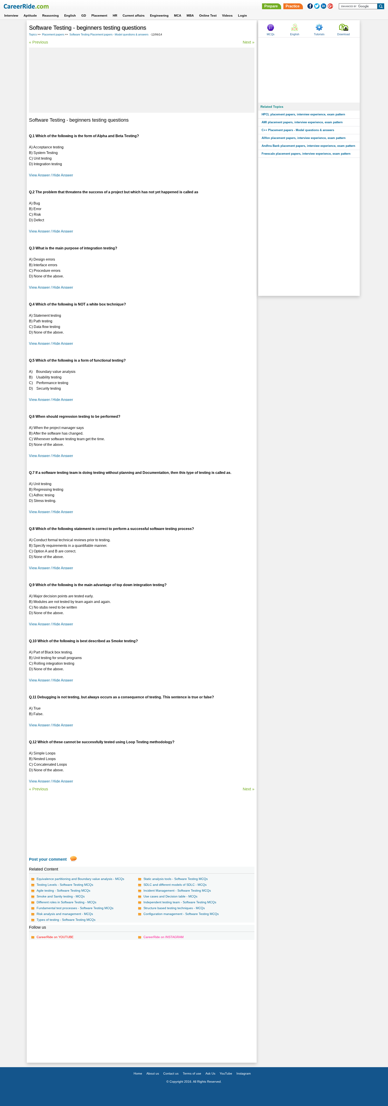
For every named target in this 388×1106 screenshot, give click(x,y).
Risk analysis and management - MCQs (65, 914)
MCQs (270, 34)
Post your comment (48, 859)
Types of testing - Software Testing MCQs (66, 919)
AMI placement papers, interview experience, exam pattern (302, 122)
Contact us (171, 1073)
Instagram (243, 1073)
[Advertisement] (141, 80)
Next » (248, 42)
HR (115, 15)
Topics (33, 34)
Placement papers (53, 34)
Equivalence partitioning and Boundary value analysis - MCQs (80, 879)
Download (343, 34)
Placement (99, 15)
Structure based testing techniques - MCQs (174, 908)
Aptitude (30, 15)
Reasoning (50, 15)
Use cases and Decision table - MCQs (170, 896)
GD (83, 15)
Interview (11, 15)
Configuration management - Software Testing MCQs (181, 914)
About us (152, 1073)
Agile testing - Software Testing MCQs (63, 890)
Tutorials (319, 34)
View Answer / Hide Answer (51, 175)
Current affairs (134, 15)
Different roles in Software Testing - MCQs (66, 902)
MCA (177, 15)
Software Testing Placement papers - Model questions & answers (108, 34)
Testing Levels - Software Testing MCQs (65, 884)
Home (138, 1073)
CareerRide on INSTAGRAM (163, 937)
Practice (293, 6)
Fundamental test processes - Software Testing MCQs (75, 908)
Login (242, 15)
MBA (190, 15)
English (70, 15)
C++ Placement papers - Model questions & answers (298, 130)
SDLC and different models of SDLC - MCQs (175, 884)
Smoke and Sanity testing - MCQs (61, 896)
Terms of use (192, 1073)
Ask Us (210, 1073)
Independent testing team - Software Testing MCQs (179, 902)
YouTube (226, 1073)
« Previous (38, 42)
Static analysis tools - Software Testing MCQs (175, 879)
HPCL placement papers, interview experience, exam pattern (303, 114)
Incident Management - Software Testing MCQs (177, 890)
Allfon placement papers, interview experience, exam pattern (304, 138)
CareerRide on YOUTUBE (55, 937)
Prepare (271, 6)
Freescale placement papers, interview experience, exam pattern (306, 153)
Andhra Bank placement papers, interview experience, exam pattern (308, 145)
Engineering (159, 15)
